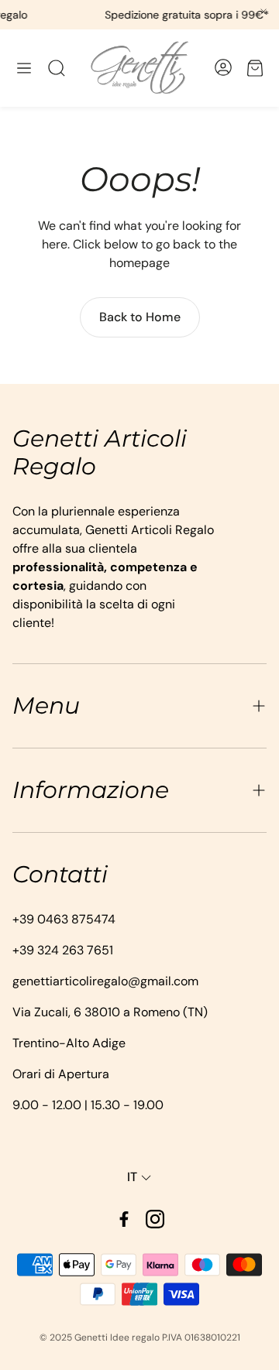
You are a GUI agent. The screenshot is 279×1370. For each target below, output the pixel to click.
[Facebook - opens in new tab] (124, 1219)
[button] (24, 68)
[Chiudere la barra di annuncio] (263, 11)
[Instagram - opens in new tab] (155, 1219)
